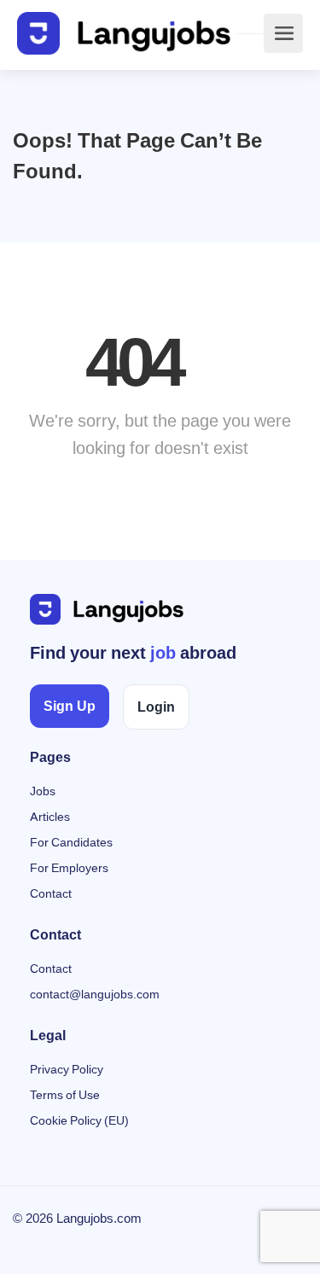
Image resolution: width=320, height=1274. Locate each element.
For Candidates (71, 842)
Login (156, 707)
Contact (51, 894)
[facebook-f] (30, 1242)
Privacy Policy (66, 1069)
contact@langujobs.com (95, 994)
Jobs (42, 791)
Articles (50, 817)
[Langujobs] (123, 33)
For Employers (69, 868)
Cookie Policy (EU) (79, 1121)
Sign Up (70, 706)
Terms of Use (65, 1095)
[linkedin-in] (58, 1242)
